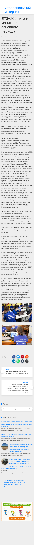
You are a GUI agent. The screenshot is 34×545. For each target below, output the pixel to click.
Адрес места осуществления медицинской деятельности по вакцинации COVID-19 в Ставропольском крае (15, 483)
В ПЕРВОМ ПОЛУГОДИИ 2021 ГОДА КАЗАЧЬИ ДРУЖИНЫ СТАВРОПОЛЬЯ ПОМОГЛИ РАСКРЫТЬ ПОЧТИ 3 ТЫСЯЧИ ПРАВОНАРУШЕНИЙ (16, 464)
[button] (13, 356)
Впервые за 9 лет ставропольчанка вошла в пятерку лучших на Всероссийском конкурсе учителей (16, 424)
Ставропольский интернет (18, 10)
